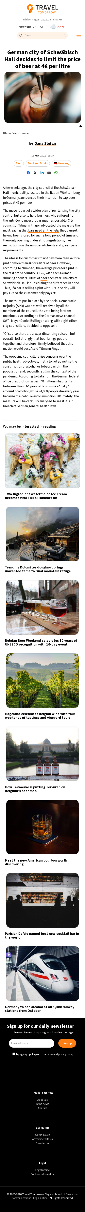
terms (50, 640)
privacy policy (66, 640)
